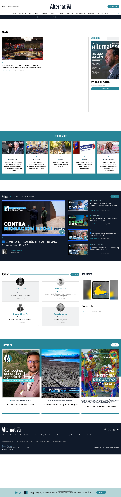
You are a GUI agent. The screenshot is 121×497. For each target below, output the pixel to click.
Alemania (61, 291)
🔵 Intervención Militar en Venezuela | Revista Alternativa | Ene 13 (104, 249)
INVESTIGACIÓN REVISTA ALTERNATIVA (21, 400)
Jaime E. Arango (60, 314)
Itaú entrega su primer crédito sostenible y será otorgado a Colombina (84, 165)
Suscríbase (113, 7)
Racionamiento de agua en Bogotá (60, 404)
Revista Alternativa (6, 71)
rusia (4, 62)
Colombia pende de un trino (20, 295)
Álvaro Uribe (13, 159)
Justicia (44, 13)
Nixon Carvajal (60, 288)
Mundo (61, 13)
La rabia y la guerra (60, 320)
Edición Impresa (102, 13)
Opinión (91, 13)
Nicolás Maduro (61, 17)
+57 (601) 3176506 (7, 449)
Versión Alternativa (97, 200)
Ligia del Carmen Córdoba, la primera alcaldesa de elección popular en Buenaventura (108, 166)
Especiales (7, 345)
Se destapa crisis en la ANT (20, 404)
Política (13, 13)
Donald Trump (96, 17)
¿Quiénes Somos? (7, 441)
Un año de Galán (100, 81)
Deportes (70, 13)
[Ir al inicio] (60, 6)
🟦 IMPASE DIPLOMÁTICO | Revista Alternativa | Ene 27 (103, 234)
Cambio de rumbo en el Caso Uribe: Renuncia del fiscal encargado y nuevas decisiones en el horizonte (12, 166)
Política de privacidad (43, 441)
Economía (22, 13)
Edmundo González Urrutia (46, 17)
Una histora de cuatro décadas (100, 406)
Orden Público (34, 13)
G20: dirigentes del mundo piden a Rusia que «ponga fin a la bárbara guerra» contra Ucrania (21, 66)
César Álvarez (20, 288)
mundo (5, 238)
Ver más (114, 196)
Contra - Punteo (96, 215)
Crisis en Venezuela (30, 17)
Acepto (101, 492)
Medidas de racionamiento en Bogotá (61, 400)
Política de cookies (59, 441)
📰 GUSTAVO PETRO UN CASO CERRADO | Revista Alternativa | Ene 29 (103, 205)
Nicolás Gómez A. (20, 314)
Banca (85, 159)
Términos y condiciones (24, 441)
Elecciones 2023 (109, 159)
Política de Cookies (37, 494)
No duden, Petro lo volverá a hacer (20, 320)
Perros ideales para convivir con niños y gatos (60, 164)
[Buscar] (118, 13)
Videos (5, 196)
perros (61, 159)
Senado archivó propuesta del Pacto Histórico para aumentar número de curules (36, 165)
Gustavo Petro (72, 17)
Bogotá (52, 13)
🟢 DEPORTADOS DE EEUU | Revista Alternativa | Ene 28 (103, 219)
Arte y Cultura (80, 13)
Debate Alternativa (84, 17)
